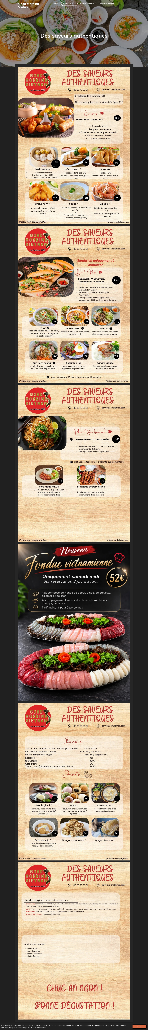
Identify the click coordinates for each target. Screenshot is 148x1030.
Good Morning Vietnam (28, 5)
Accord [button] (139, 1026)
